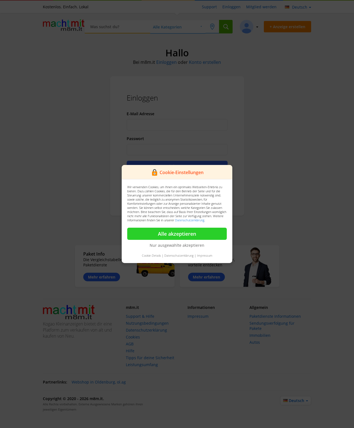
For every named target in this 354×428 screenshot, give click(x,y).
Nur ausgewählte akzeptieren (177, 245)
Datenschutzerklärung (189, 220)
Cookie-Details (151, 255)
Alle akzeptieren (177, 233)
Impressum (204, 255)
